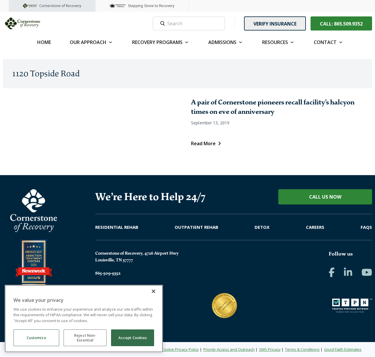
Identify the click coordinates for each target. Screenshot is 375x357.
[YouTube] (367, 272)
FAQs (366, 227)
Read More (203, 143)
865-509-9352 (107, 273)
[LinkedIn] (348, 272)
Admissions (222, 42)
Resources (275, 42)
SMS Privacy (270, 349)
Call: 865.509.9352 (341, 24)
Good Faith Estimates (343, 349)
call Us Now (325, 197)
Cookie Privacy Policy (180, 349)
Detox (262, 227)
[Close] (153, 291)
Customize (36, 338)
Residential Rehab (116, 227)
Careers (315, 227)
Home (44, 42)
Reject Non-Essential (85, 338)
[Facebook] (332, 272)
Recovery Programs (157, 42)
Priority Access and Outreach (229, 349)
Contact (325, 42)
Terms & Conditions (302, 349)
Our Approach (88, 42)
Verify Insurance (274, 24)
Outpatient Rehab (196, 227)
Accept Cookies (132, 338)
